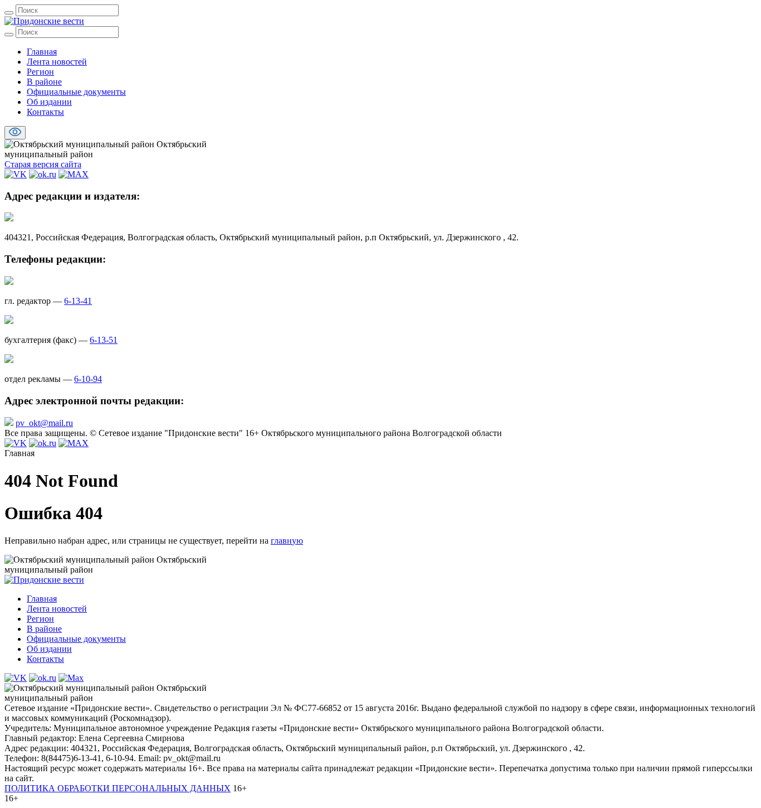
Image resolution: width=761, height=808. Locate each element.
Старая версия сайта (42, 164)
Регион (40, 71)
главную (287, 540)
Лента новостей (57, 61)
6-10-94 (88, 379)
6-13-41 (78, 301)
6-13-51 (104, 340)
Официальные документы (76, 91)
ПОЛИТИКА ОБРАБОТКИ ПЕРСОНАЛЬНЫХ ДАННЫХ (117, 788)
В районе (44, 81)
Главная (42, 51)
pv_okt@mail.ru (44, 423)
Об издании (49, 102)
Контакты (45, 112)
